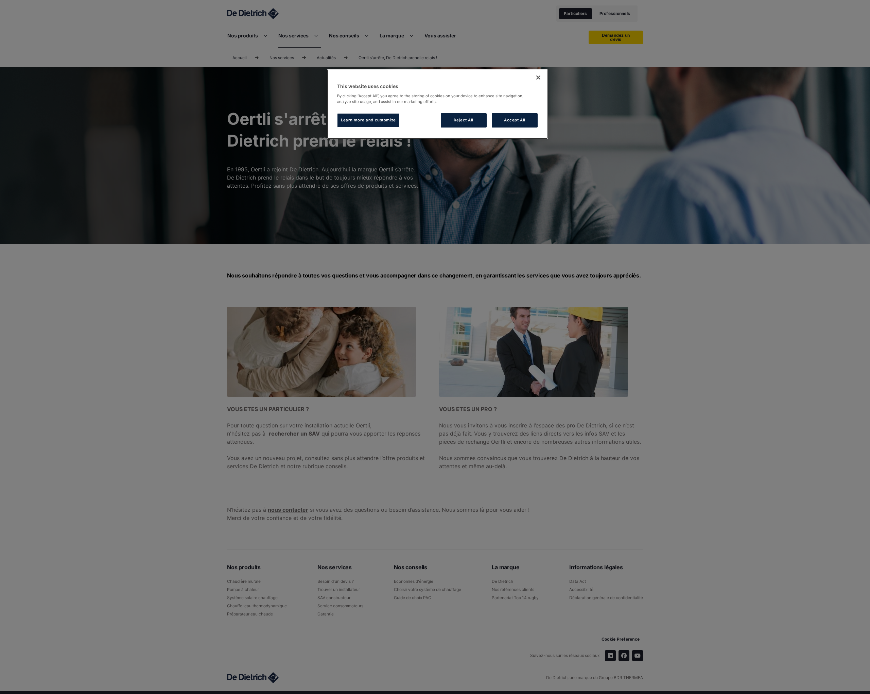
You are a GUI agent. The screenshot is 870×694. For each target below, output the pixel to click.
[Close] (538, 77)
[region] (437, 104)
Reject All (463, 120)
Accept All (514, 120)
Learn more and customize (368, 120)
